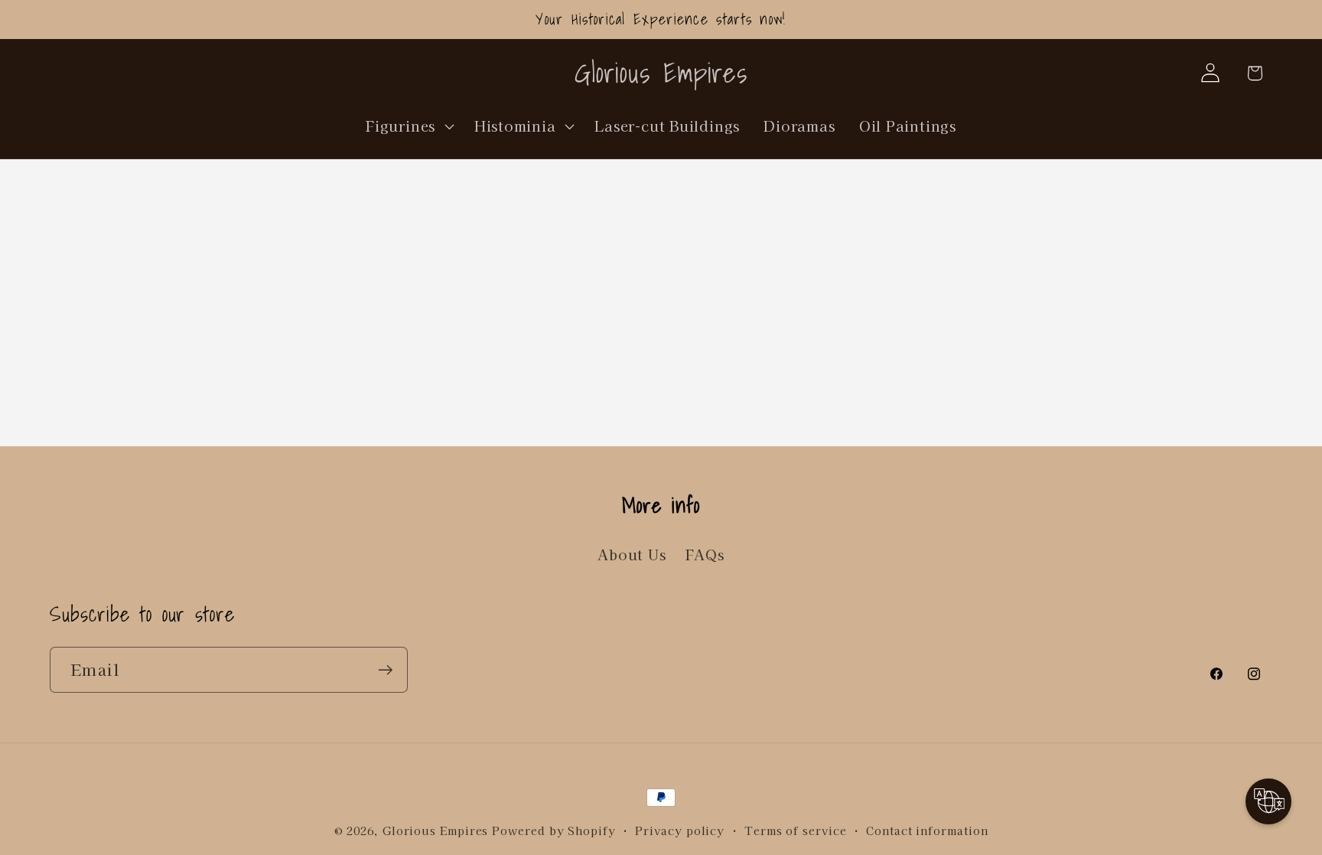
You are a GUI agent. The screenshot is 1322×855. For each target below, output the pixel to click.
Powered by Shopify (553, 830)
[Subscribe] (385, 670)
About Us (632, 554)
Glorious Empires (436, 830)
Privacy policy (679, 830)
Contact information (927, 830)
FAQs (704, 554)
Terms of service (795, 830)
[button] (408, 125)
